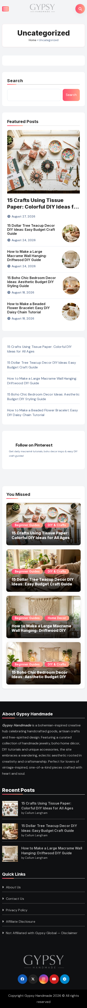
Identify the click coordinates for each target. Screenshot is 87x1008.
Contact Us (15, 898)
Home (32, 40)
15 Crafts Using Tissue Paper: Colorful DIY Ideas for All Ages (43, 206)
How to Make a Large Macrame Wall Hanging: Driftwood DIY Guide (26, 255)
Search (15, 80)
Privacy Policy (17, 910)
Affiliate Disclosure (20, 921)
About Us (13, 887)
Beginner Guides (27, 525)
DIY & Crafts (57, 525)
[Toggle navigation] (5, 8)
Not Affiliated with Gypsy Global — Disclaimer (41, 933)
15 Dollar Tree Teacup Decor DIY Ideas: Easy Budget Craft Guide (31, 229)
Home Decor (57, 618)
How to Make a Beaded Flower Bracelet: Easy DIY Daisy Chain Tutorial (28, 308)
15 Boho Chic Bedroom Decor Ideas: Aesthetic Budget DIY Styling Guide (31, 282)
